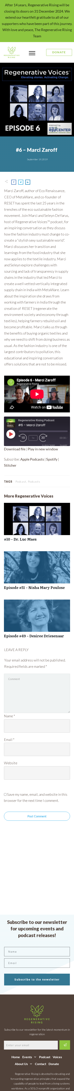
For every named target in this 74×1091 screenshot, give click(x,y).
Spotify (51, 459)
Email (9, 739)
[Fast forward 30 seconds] (45, 438)
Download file (14, 449)
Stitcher (10, 465)
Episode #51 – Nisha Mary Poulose (37, 572)
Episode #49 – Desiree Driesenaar (37, 621)
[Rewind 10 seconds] (23, 438)
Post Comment (37, 816)
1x (33, 438)
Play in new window (43, 449)
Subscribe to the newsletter (37, 979)
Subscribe (48, 445)
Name (9, 716)
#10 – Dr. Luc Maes (37, 524)
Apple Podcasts (32, 459)
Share (63, 445)
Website (10, 763)
